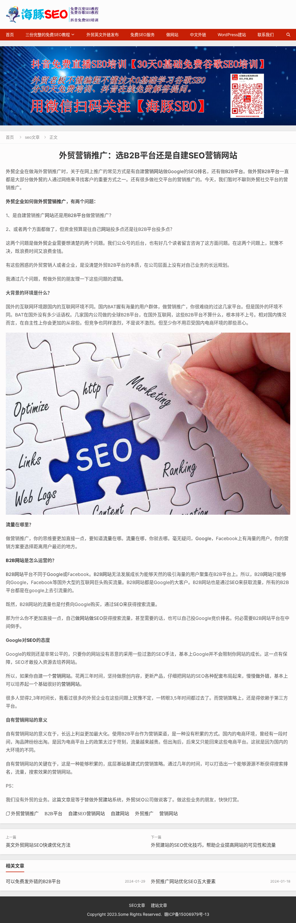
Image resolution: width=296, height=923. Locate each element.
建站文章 (159, 905)
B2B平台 (234, 171)
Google (176, 171)
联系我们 (266, 34)
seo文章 (32, 137)
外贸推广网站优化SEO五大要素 (183, 881)
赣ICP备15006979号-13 (186, 914)
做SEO (96, 618)
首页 (10, 34)
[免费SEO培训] (148, 85)
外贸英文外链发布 (102, 34)
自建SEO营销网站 (86, 813)
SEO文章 (137, 905)
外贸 (257, 171)
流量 (10, 524)
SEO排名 (197, 171)
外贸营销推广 (52, 201)
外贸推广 (144, 813)
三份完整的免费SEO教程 (47, 34)
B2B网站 (15, 560)
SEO (233, 582)
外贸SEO (135, 799)
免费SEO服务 (142, 34)
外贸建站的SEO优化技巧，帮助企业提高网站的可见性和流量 (213, 845)
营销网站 (154, 171)
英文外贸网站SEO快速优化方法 (38, 845)
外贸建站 (103, 799)
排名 (225, 618)
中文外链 (198, 34)
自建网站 (120, 813)
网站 (49, 215)
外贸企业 (15, 171)
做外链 (262, 676)
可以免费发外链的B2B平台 (33, 881)
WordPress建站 (232, 34)
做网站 (172, 34)
